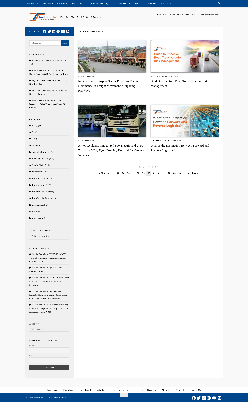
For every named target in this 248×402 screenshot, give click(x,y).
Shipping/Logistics (161, 141)
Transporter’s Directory (98, 3)
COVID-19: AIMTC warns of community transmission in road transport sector (47, 257)
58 (138, 173)
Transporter (37, 172)
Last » (195, 173)
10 (118, 173)
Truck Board (62, 3)
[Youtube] (63, 31)
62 (159, 173)
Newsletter (152, 3)
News (81, 76)
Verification (37, 211)
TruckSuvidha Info (40, 191)
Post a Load (47, 3)
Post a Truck (78, 3)
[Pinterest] (67, 31)
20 (123, 173)
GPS (34, 139)
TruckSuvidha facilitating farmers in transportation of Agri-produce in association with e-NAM (49, 294)
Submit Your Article (40, 236)
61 (154, 173)
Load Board (32, 3)
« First (102, 173)
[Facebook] (44, 31)
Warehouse (37, 218)
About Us (138, 3)
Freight (35, 132)
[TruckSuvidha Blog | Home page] (43, 17)
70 (169, 173)
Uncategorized (38, 205)
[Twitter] (49, 31)
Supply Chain (38, 165)
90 (179, 173)
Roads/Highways (159, 76)
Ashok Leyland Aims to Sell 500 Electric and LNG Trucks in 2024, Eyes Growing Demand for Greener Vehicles (111, 150)
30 (128, 173)
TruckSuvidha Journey (42, 198)
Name (31, 345)
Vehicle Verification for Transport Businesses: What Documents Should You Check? (48, 104)
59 (143, 173)
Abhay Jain (37, 305)
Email (31, 355)
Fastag (35, 125)
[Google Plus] (58, 31)
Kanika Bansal (38, 254)
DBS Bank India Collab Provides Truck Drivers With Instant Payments (49, 281)
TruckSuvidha (40, 397)
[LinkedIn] (53, 31)
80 (174, 173)
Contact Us (166, 3)
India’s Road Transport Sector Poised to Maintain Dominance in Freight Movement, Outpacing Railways (109, 85)
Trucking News (38, 185)
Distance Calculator (121, 3)
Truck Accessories (40, 178)
